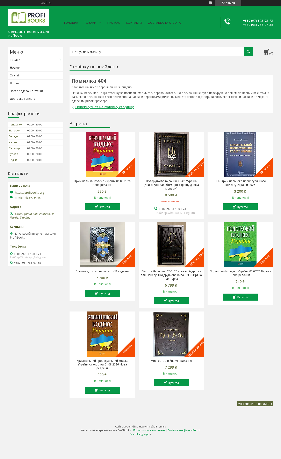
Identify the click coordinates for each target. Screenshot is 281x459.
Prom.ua (161, 426)
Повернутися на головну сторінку (104, 106)
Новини (15, 67)
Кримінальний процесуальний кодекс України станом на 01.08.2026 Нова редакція (102, 364)
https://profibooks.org (29, 192)
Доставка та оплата (164, 23)
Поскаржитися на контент (149, 430)
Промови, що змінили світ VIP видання (102, 271)
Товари (90, 23)
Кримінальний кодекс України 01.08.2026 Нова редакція (102, 183)
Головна (71, 23)
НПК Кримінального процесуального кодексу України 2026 (240, 183)
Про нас (113, 23)
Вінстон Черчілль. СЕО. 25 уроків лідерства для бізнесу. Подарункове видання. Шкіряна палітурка (171, 275)
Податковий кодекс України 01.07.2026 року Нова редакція (240, 273)
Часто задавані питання (26, 91)
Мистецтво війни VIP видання (171, 361)
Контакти (134, 23)
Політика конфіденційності (184, 430)
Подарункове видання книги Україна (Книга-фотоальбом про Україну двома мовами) (171, 184)
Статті (14, 75)
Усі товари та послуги (253, 404)
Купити (104, 207)
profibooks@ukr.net (28, 198)
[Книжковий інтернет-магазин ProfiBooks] (28, 17)
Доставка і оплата (23, 99)
